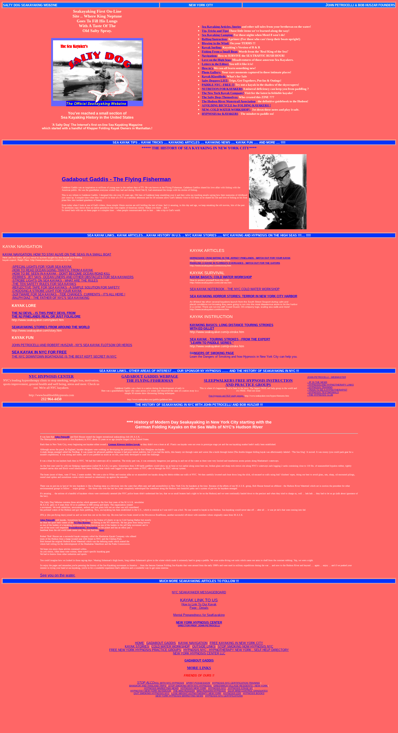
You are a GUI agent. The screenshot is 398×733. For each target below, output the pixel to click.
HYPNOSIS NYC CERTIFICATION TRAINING (236, 683)
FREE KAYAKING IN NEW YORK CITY (236, 643)
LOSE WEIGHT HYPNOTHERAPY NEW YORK (196, 693)
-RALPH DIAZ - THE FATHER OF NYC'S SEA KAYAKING (50, 298)
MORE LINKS (199, 668)
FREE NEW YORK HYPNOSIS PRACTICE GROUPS (145, 650)
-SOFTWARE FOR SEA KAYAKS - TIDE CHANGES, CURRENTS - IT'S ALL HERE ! (68, 294)
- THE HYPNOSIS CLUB (320, 395)
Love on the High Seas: (216, 60)
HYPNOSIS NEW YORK (193, 688)
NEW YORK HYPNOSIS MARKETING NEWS (179, 696)
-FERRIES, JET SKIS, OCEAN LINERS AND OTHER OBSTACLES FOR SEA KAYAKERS (73, 277)
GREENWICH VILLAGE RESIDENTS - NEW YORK (241, 685)
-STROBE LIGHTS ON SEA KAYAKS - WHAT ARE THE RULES (55, 280)
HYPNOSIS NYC (217, 688)
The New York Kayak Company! (223, 93)
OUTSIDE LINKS (203, 646)
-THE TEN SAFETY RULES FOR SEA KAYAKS (44, 284)
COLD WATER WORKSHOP (171, 646)
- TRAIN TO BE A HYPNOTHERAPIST (327, 390)
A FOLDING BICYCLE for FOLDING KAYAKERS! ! (236, 105)
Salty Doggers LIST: (215, 80)
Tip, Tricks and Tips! (215, 30)
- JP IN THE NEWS (317, 382)
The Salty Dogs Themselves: (220, 97)
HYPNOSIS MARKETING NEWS (161, 688)
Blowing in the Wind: (215, 43)
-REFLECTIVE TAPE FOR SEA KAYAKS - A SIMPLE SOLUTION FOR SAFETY (66, 287)
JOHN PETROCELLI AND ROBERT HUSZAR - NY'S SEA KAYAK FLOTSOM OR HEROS (72, 345)
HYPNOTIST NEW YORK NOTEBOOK (150, 690)
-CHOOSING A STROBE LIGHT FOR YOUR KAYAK (47, 291)
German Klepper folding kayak (124, 444)
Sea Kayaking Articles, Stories (221, 26)
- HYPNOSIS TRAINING (320, 387)
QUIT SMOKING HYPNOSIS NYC (151, 693)
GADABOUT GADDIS (161, 643)
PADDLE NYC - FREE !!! (218, 84)
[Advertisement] (199, 711)
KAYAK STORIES (137, 646)
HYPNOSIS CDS (232, 693)
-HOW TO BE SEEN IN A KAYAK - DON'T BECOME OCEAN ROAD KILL (61, 273)
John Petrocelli (62, 437)
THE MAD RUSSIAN (184, 690)
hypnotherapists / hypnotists (83, 527)
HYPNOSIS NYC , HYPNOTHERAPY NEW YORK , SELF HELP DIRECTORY (236, 650)
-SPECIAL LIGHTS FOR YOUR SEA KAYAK (42, 266)
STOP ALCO (160, 682)
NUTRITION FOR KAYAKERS (222, 89)
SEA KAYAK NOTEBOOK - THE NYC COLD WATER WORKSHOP (235, 289)
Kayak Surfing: (212, 47)
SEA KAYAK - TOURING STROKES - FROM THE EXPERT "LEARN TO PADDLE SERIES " (230, 341)
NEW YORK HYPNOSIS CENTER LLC (199, 653)
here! (102, 530)
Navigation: (209, 55)
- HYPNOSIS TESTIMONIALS (323, 392)
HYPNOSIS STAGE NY (240, 688)
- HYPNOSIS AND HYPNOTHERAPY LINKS (330, 384)
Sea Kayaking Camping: (218, 35)
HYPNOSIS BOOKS (253, 693)
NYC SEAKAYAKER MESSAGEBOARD (199, 592)
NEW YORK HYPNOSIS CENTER (199, 624)
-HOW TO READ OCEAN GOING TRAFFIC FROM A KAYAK (52, 270)
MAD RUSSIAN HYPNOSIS (211, 690)
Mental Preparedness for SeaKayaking (199, 615)
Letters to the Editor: (215, 64)
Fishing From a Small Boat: (220, 51)
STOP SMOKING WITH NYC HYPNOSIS (190, 685)
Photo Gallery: (211, 72)
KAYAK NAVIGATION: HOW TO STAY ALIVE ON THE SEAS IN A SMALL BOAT (57, 254)
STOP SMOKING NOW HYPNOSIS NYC (245, 646)
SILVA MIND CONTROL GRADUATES (248, 690)
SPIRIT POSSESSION (198, 683)
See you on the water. (57, 575)
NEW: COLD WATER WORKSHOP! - (226, 109)
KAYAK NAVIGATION (192, 643)
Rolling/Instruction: (215, 39)
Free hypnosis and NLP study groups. (227, 395)
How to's (208, 68)
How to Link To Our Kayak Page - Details (199, 606)
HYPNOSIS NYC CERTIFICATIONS (224, 696)
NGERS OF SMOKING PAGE (214, 353)
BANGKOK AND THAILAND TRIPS (147, 685)
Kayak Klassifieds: (214, 76)
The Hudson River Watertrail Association (228, 101)
